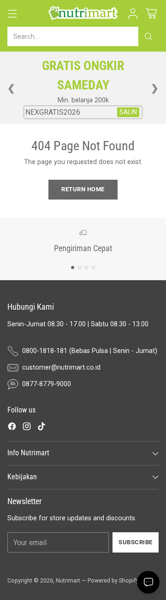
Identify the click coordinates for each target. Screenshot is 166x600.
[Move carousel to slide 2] (79, 267)
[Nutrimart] (83, 13)
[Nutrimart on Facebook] (12, 428)
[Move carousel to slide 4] (93, 267)
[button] (132, 13)
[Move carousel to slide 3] (86, 267)
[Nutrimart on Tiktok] (41, 428)
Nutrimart (68, 580)
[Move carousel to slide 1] (72, 267)
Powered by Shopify (113, 580)
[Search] (148, 36)
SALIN (128, 112)
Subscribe (136, 542)
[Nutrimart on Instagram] (26, 428)
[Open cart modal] (151, 13)
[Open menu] (12, 13)
